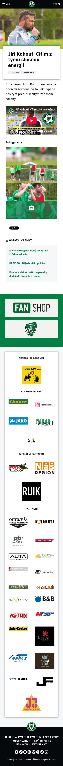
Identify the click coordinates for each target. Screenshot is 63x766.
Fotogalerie (20, 740)
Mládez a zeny (49, 737)
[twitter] (21, 751)
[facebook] (16, 751)
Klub (7, 737)
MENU (8, 4)
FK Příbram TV (42, 740)
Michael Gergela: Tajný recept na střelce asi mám (28, 252)
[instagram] (29, 751)
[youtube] (25, 751)
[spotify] (33, 751)
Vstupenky (39, 744)
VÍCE (55, 4)
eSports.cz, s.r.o (49, 759)
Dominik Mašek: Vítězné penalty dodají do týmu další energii (28, 274)
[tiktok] (42, 751)
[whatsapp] (46, 751)
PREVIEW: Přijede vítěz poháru (27, 263)
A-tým (19, 737)
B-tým (31, 737)
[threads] (38, 751)
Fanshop (22, 744)
